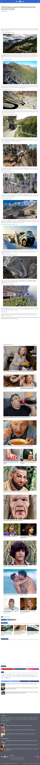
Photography (28, 676)
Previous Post (3, 663)
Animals (17, 717)
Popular (10, 681)
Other (17, 676)
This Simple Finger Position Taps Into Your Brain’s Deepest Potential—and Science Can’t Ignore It (20, 733)
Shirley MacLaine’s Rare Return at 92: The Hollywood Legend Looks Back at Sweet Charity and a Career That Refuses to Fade (22, 749)
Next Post (37, 663)
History (2, 676)
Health (34, 717)
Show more (37, 622)
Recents (29, 681)
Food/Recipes (7, 720)
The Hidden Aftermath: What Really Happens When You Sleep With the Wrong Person (19, 725)
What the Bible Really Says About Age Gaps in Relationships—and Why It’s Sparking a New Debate (19, 633)
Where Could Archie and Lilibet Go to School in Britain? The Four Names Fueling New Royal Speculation (21, 744)
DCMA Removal (36, 763)
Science (37, 676)
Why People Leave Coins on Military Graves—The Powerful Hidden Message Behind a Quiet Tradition (33, 633)
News (10, 676)
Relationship (33, 676)
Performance (24, 676)
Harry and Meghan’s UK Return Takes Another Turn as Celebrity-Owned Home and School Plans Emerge (21, 683)
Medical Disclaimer (25, 763)
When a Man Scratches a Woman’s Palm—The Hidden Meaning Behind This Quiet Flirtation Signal (20, 729)
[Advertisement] (20, 19)
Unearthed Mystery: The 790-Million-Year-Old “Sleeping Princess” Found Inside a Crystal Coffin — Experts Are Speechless (6, 633)
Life (5, 676)
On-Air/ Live (14, 676)
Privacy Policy (31, 763)
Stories (8, 717)
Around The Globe (3, 717)
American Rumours (24, 717)
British (37, 717)
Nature (8, 676)
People (20, 676)
